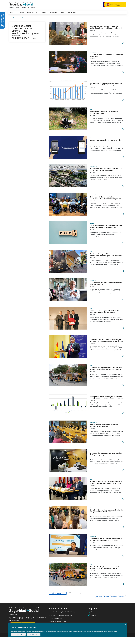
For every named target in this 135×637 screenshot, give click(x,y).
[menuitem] (11, 12)
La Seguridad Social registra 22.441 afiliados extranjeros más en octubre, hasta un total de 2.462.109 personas (106, 398)
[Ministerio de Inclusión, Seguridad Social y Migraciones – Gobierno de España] (114, 4)
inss (25, 30)
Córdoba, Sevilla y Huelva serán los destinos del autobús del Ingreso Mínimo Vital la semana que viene (106, 568)
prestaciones (16, 35)
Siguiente (114, 596)
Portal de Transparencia (55, 618)
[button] (123, 43)
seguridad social (21, 38)
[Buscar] (124, 12)
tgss (34, 38)
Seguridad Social (21, 25)
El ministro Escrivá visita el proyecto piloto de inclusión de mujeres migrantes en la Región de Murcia (106, 483)
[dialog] (67, 630)
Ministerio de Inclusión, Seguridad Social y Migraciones (64, 612)
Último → (122, 596)
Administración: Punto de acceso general (60, 615)
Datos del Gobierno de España (57, 621)
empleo (16, 30)
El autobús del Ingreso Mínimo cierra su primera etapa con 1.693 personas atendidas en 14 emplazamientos (106, 255)
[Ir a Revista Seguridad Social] (23, 4)
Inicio (9, 18)
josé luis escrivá (21, 33)
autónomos (17, 28)
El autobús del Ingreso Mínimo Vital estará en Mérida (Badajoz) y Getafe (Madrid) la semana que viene (106, 369)
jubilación (35, 34)
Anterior (106, 596)
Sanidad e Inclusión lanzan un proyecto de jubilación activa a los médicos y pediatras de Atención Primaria (106, 28)
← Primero (99, 596)
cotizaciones (28, 28)
